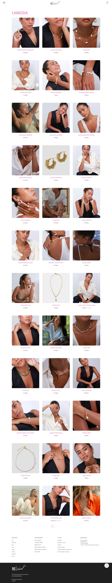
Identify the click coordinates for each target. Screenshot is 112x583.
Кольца (13, 551)
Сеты (13, 547)
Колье (13, 556)
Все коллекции (38, 540)
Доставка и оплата (61, 542)
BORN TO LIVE (38, 545)
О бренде (60, 540)
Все (12, 540)
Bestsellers (14, 542)
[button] (107, 2)
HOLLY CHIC (37, 551)
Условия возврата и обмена (63, 551)
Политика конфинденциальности (65, 549)
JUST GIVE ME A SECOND (40, 549)
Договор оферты (61, 547)
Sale (13, 545)
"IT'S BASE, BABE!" (39, 542)
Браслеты (14, 554)
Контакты (59, 545)
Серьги (13, 549)
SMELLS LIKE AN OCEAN (40, 547)
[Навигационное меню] (4, 2)
